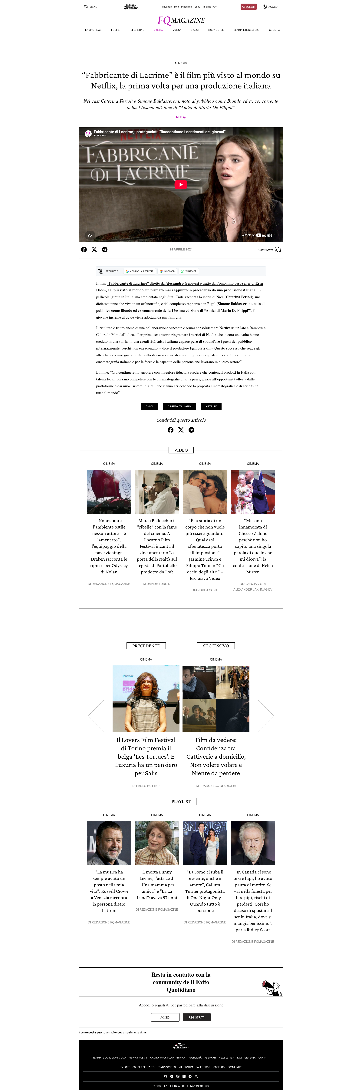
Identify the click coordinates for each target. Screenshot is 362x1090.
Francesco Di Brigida (218, 785)
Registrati (197, 1017)
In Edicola (167, 6)
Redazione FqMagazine (111, 583)
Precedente (146, 645)
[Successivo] (266, 715)
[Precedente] (96, 715)
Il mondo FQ (208, 6)
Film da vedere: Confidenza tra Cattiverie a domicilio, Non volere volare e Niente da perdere (216, 756)
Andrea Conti (206, 590)
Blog (176, 6)
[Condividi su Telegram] (104, 249)
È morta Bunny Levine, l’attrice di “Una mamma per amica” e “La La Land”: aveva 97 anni (157, 884)
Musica (177, 30)
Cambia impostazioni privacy (168, 1057)
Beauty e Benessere (246, 30)
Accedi (165, 1017)
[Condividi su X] (94, 249)
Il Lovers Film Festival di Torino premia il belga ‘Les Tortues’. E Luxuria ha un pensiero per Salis (146, 756)
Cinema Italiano (179, 406)
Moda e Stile (216, 30)
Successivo (216, 645)
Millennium (187, 6)
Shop (197, 6)
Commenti (265, 249)
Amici (149, 406)
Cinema (158, 30)
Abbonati (248, 6)
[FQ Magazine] (181, 20)
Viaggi (195, 30)
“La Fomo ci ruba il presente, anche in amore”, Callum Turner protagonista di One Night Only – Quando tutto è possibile (205, 891)
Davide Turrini (159, 583)
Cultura (274, 30)
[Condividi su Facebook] (84, 249)
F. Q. (183, 116)
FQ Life (115, 30)
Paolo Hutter (148, 785)
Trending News (91, 30)
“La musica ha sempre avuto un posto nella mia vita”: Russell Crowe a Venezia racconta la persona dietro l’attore (109, 891)
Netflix (211, 406)
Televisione (136, 30)
